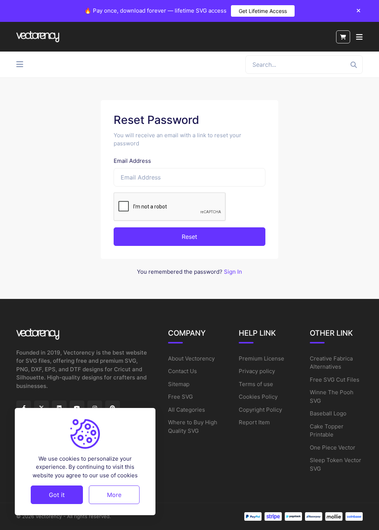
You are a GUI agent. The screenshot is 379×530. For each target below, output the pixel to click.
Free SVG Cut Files (334, 379)
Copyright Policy (260, 409)
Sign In (233, 271)
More (114, 494)
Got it (57, 494)
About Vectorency (191, 358)
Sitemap (179, 384)
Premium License (261, 358)
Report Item (254, 422)
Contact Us (182, 371)
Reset (189, 236)
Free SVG (180, 396)
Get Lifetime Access (263, 11)
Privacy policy (257, 371)
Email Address (132, 160)
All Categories (186, 409)
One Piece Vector (332, 447)
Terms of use (256, 384)
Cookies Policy (258, 396)
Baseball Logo (328, 413)
